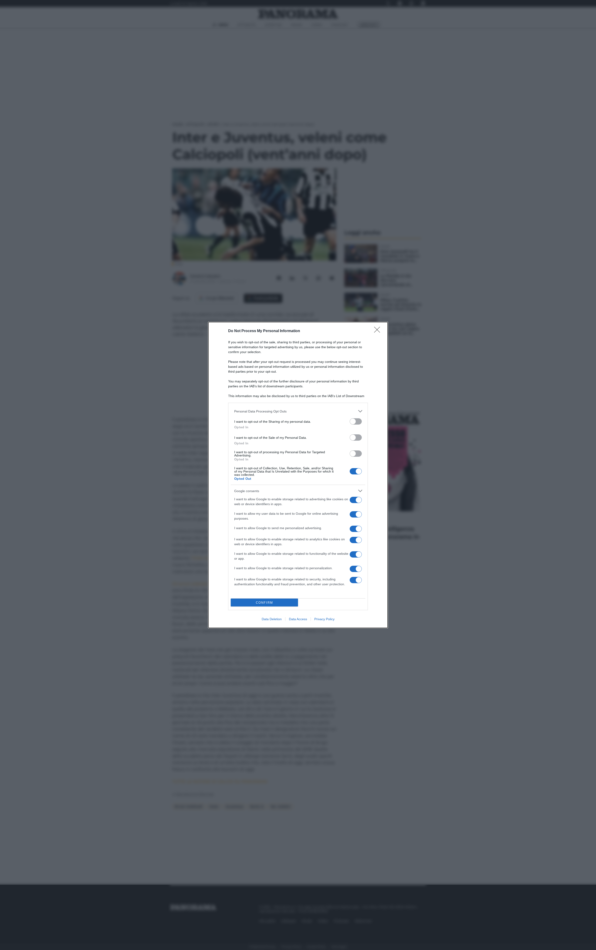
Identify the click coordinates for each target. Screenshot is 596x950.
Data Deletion (272, 619)
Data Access (298, 619)
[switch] (356, 421)
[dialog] (298, 475)
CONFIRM (264, 602)
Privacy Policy (324, 619)
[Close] (378, 331)
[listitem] (298, 411)
